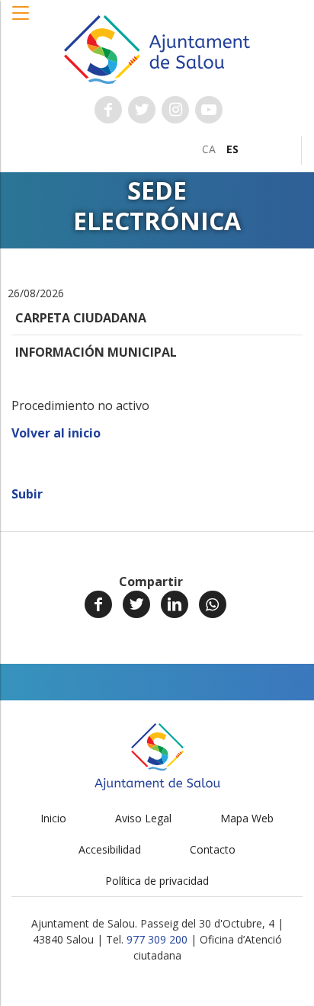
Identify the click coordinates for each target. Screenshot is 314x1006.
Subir (27, 493)
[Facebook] (98, 604)
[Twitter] (136, 604)
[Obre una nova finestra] (108, 109)
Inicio (53, 818)
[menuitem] (208, 149)
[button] (21, 20)
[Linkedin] (174, 604)
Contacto (213, 849)
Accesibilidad (109, 849)
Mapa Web (247, 818)
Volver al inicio (56, 433)
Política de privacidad (157, 880)
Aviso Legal (143, 818)
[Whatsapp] (212, 604)
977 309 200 (157, 939)
